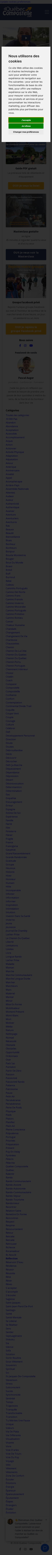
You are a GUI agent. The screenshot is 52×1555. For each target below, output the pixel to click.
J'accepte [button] (26, 120)
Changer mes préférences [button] (26, 132)
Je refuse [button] (26, 126)
